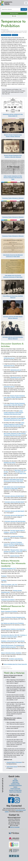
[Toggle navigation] (26, 3)
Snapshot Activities (14, 556)
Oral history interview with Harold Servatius (15, 521)
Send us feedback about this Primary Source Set (15, 664)
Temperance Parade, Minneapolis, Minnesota (13, 198)
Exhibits (15, 787)
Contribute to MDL (15, 783)
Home (15, 779)
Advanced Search (14, 13)
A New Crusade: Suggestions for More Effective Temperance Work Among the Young (13, 177)
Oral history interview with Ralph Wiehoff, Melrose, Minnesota (13, 317)
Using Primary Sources (12, 766)
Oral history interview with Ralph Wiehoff (14, 496)
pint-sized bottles (19, 471)
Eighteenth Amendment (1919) (8, 568)
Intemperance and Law (9, 358)
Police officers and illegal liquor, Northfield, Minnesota (13, 296)
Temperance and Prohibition (8, 599)
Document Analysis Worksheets (14, 762)
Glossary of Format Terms (15, 790)
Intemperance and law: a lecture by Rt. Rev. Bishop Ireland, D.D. (13, 115)
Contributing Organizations (15, 785)
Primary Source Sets (15, 788)
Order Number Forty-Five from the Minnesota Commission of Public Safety (12, 276)
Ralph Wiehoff (17, 470)
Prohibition (4, 576)
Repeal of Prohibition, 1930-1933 (9, 584)
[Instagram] (17, 802)
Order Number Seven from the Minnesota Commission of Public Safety (13, 255)
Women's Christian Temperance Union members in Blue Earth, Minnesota (13, 156)
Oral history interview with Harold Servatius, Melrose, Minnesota (13, 338)
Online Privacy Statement (15, 792)
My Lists (14, 16)
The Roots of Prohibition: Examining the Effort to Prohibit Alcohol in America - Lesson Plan (13, 544)
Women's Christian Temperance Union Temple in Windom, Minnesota (13, 135)
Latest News (15, 782)
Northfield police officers (9, 462)
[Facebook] (11, 802)
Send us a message (14, 827)
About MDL (15, 780)
